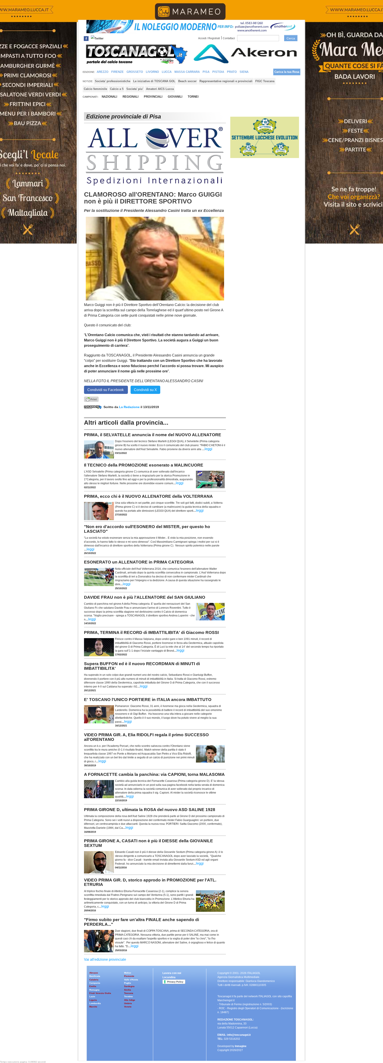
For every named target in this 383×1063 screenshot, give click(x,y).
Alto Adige (129, 1000)
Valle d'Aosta (131, 979)
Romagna (94, 990)
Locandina (169, 977)
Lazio (92, 996)
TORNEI (193, 96)
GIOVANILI (175, 96)
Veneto (127, 1006)
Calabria (93, 979)
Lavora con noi (171, 973)
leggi (208, 449)
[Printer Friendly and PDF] (91, 399)
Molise (127, 973)
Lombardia (95, 1003)
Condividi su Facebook (106, 390)
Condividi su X (145, 390)
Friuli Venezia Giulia (100, 993)
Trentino (128, 996)
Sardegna (129, 986)
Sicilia (127, 990)
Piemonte (129, 976)
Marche (93, 1006)
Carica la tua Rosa (286, 72)
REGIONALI (131, 96)
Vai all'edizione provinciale (105, 959)
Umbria (128, 1003)
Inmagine (240, 1046)
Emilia (92, 986)
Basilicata (94, 976)
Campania (94, 983)
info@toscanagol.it (239, 1034)
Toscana (128, 993)
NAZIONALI (109, 96)
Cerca (291, 38)
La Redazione (130, 407)
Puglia (127, 983)
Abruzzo (93, 973)
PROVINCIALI (153, 96)
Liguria (93, 1000)
